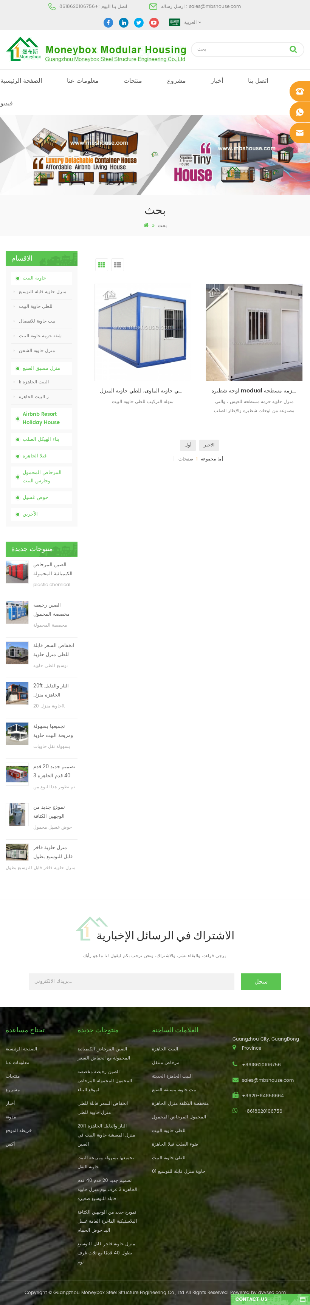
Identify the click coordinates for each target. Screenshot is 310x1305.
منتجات (133, 81)
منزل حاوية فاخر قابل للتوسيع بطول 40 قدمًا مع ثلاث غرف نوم (53, 853)
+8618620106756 (78, 6)
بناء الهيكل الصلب (41, 439)
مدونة (11, 1117)
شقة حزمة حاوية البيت (40, 336)
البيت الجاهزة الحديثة (172, 1076)
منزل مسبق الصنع (41, 368)
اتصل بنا (258, 81)
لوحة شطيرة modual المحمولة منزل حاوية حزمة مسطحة (257, 391)
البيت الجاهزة (165, 1049)
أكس (10, 1144)
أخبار (217, 81)
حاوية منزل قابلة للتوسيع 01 (178, 1171)
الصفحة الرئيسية (21, 81)
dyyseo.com (272, 1292)
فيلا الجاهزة (34, 456)
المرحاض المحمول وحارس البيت (42, 477)
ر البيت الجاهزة (34, 396)
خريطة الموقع (19, 1130)
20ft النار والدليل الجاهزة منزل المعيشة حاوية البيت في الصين (54, 691)
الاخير (209, 445)
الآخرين (30, 514)
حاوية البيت (34, 278)
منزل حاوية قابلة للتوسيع (42, 291)
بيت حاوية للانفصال (37, 321)
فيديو (6, 103)
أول (187, 445)
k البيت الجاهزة (34, 382)
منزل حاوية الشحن (37, 350)
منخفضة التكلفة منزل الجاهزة (180, 1103)
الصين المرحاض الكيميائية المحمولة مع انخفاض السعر (53, 570)
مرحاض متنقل (165, 1062)
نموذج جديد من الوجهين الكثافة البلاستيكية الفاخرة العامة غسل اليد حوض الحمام (52, 812)
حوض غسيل (35, 498)
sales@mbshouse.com (215, 6)
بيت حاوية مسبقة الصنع (174, 1089)
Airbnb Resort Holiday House (41, 419)
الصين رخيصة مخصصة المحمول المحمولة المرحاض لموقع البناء (53, 610)
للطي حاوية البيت (36, 306)
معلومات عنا (83, 81)
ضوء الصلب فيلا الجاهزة (175, 1144)
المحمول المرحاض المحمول (179, 1117)
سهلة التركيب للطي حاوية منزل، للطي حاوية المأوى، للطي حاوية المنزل (145, 391)
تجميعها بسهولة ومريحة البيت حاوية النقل (53, 731)
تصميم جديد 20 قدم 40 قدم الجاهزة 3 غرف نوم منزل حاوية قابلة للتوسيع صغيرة (54, 772)
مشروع (176, 81)
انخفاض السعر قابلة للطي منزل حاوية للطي (53, 650)
